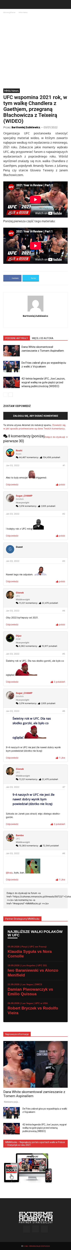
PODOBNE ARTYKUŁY (16, 338)
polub (61, 484)
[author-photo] (35, 311)
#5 (63, 654)
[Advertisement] (35, 51)
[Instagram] (35, 323)
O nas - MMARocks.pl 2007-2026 (36, 1246)
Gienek (20, 592)
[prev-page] (5, 395)
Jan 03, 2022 (12, 465)
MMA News (23, 12)
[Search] (66, 4)
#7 (64, 787)
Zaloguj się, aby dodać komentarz (35, 415)
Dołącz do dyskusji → (56, 436)
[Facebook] (28, 323)
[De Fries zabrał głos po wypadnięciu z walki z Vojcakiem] (11, 366)
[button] (5, 4)
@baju (9, 872)
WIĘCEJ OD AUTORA (42, 338)
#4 (63, 610)
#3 (63, 561)
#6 (63, 711)
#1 (64, 465)
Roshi (19, 450)
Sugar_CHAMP (24, 495)
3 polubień (59, 681)
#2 (63, 514)
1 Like (61, 757)
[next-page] (11, 395)
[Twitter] (42, 323)
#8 (63, 853)
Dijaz (18, 635)
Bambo (20, 835)
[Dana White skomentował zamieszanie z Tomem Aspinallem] (11, 350)
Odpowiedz (12, 484)
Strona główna (9, 12)
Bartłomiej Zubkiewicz (26, 127)
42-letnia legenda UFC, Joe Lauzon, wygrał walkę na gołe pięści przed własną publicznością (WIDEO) (43, 382)
